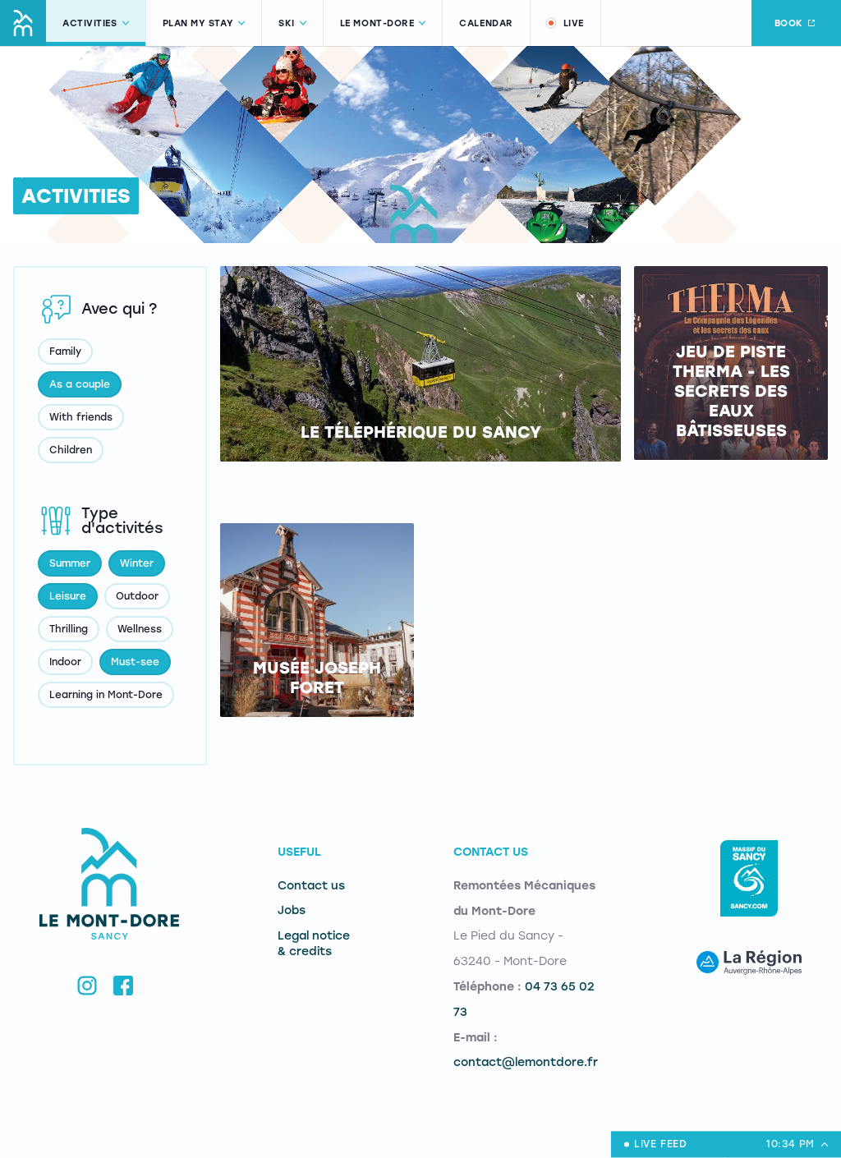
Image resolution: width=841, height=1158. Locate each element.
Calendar (485, 23)
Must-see (135, 662)
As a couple (79, 384)
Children (70, 450)
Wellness (139, 629)
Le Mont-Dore (377, 23)
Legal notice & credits (314, 943)
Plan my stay (198, 23)
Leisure (67, 596)
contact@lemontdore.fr (525, 1062)
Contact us (311, 886)
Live (573, 23)
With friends (81, 417)
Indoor (65, 662)
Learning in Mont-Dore (106, 695)
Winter (137, 563)
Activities (89, 23)
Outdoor (137, 596)
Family (65, 351)
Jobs (292, 910)
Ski (286, 23)
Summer (69, 563)
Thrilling (68, 629)
